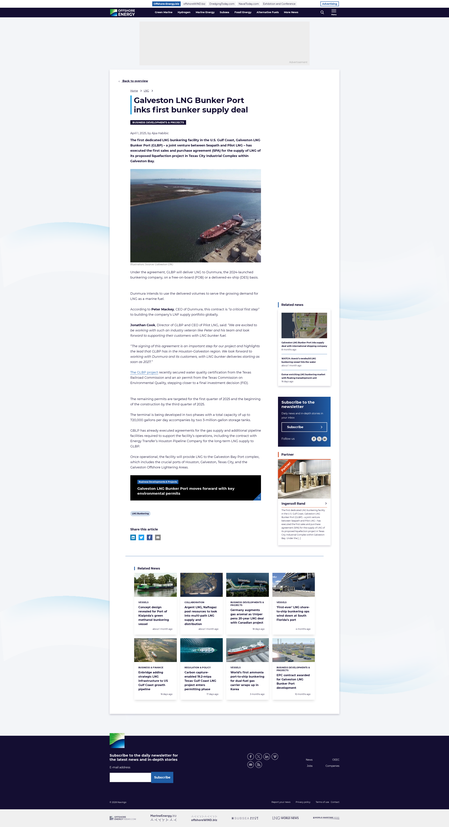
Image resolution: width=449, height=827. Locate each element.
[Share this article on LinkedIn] (133, 537)
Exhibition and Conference (279, 3)
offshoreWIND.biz (194, 3)
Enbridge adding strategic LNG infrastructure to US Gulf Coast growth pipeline (153, 681)
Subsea (224, 12)
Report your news (281, 802)
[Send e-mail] (250, 764)
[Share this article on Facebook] (149, 537)
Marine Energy (205, 12)
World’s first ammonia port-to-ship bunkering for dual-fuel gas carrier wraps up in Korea (247, 681)
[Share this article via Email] (158, 537)
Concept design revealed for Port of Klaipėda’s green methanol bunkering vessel (153, 616)
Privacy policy (303, 802)
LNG (146, 90)
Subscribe (295, 427)
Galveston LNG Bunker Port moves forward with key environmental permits (185, 491)
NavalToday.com (249, 3)
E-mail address (120, 767)
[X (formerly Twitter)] (319, 439)
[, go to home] (122, 12)
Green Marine (163, 12)
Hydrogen (184, 12)
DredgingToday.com (221, 3)
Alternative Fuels (268, 12)
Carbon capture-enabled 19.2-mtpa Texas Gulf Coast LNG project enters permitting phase (200, 681)
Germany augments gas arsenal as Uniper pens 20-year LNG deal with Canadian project (247, 616)
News (309, 759)
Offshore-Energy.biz (166, 3)
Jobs (310, 765)
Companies (332, 765)
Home (134, 90)
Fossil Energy (242, 12)
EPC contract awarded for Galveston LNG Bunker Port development (293, 681)
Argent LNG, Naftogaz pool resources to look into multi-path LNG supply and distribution (201, 616)
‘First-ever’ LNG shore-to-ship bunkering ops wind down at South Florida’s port (293, 614)
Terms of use (322, 802)
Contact (335, 802)
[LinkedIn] (324, 439)
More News (291, 12)
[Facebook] (313, 439)
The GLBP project (144, 372)
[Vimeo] (275, 756)
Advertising (329, 3)
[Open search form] (322, 12)
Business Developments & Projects (158, 122)
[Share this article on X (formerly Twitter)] (141, 537)
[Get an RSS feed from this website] (258, 764)
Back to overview (135, 81)
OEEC (335, 759)
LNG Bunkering (140, 514)
